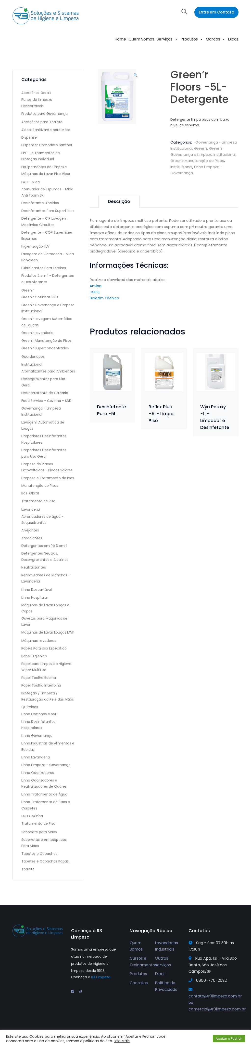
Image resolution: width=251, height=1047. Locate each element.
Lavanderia (30, 509)
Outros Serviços (163, 961)
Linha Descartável (36, 589)
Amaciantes (31, 538)
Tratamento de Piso (38, 501)
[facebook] (72, 991)
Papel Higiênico (34, 656)
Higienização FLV (35, 246)
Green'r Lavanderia (37, 332)
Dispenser (29, 137)
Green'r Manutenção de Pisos (197, 160)
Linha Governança (36, 735)
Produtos (189, 39)
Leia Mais (122, 1040)
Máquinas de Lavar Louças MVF (47, 632)
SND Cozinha (32, 815)
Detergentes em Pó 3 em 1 (44, 545)
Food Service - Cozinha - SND (46, 400)
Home (120, 39)
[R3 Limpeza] (46, 15)
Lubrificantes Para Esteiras (43, 267)
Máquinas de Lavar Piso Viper (45, 173)
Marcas (213, 39)
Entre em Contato (216, 12)
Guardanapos (33, 356)
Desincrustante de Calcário (44, 392)
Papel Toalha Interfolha (41, 685)
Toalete (28, 869)
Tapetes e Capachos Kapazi (45, 861)
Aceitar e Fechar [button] (229, 1038)
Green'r (200, 148)
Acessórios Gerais (36, 92)
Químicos (29, 706)
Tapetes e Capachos (39, 853)
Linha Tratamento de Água (44, 794)
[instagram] (80, 991)
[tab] (119, 201)
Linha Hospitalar (34, 597)
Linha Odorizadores (37, 772)
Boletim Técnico (104, 298)
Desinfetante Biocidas (40, 202)
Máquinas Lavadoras (38, 640)
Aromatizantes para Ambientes (48, 371)
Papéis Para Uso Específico (44, 648)
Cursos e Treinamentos (143, 961)
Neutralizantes (33, 567)
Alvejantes (30, 530)
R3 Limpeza (100, 977)
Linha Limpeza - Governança (46, 764)
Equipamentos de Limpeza (44, 166)
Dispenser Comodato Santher (46, 145)
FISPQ (95, 291)
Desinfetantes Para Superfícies (47, 210)
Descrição (119, 201)
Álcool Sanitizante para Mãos (46, 129)
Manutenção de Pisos (39, 485)
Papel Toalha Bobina (38, 677)
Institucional (181, 166)
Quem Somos (141, 39)
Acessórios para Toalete (42, 121)
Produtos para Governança (44, 113)
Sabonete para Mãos (39, 832)
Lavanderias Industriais (166, 946)
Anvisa (95, 285)
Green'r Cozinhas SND (39, 297)
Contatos (139, 983)
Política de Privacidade (166, 986)
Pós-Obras (30, 493)
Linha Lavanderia (35, 757)
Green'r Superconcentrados (45, 348)
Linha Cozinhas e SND (39, 714)
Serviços (165, 39)
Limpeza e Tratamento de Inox (47, 478)
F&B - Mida (30, 182)
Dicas (233, 39)
